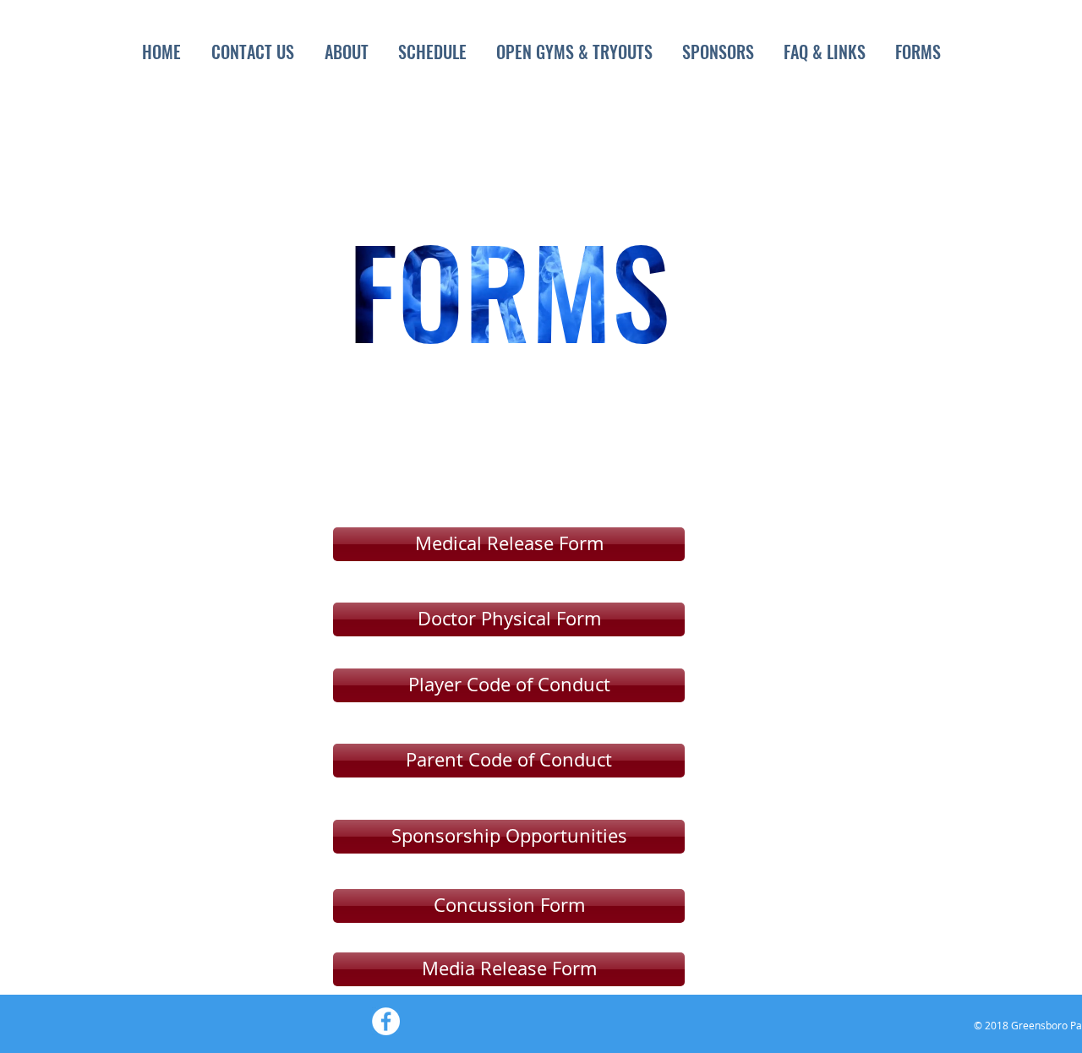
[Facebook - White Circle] (386, 1021)
